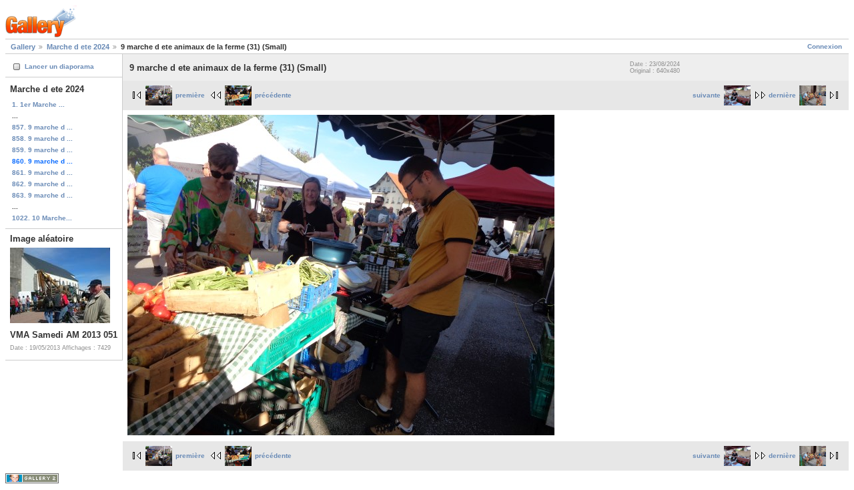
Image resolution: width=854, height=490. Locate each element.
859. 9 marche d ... (42, 150)
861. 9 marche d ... (42, 172)
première (190, 95)
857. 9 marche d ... (42, 127)
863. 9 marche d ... (42, 195)
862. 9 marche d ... (42, 184)
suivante (707, 95)
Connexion (824, 46)
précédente (273, 95)
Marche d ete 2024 (78, 47)
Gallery (23, 47)
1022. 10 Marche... (42, 218)
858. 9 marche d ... (42, 138)
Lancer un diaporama (59, 66)
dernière (782, 95)
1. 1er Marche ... (38, 104)
